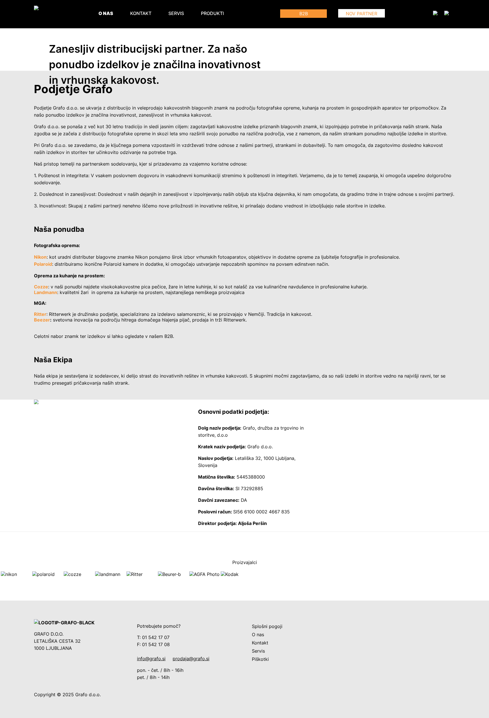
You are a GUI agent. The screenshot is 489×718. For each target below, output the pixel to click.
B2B (303, 13)
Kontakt (140, 13)
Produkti (212, 13)
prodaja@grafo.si (191, 658)
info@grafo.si (151, 658)
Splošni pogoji (267, 626)
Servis (176, 13)
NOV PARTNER (361, 13)
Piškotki (260, 659)
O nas (105, 13)
